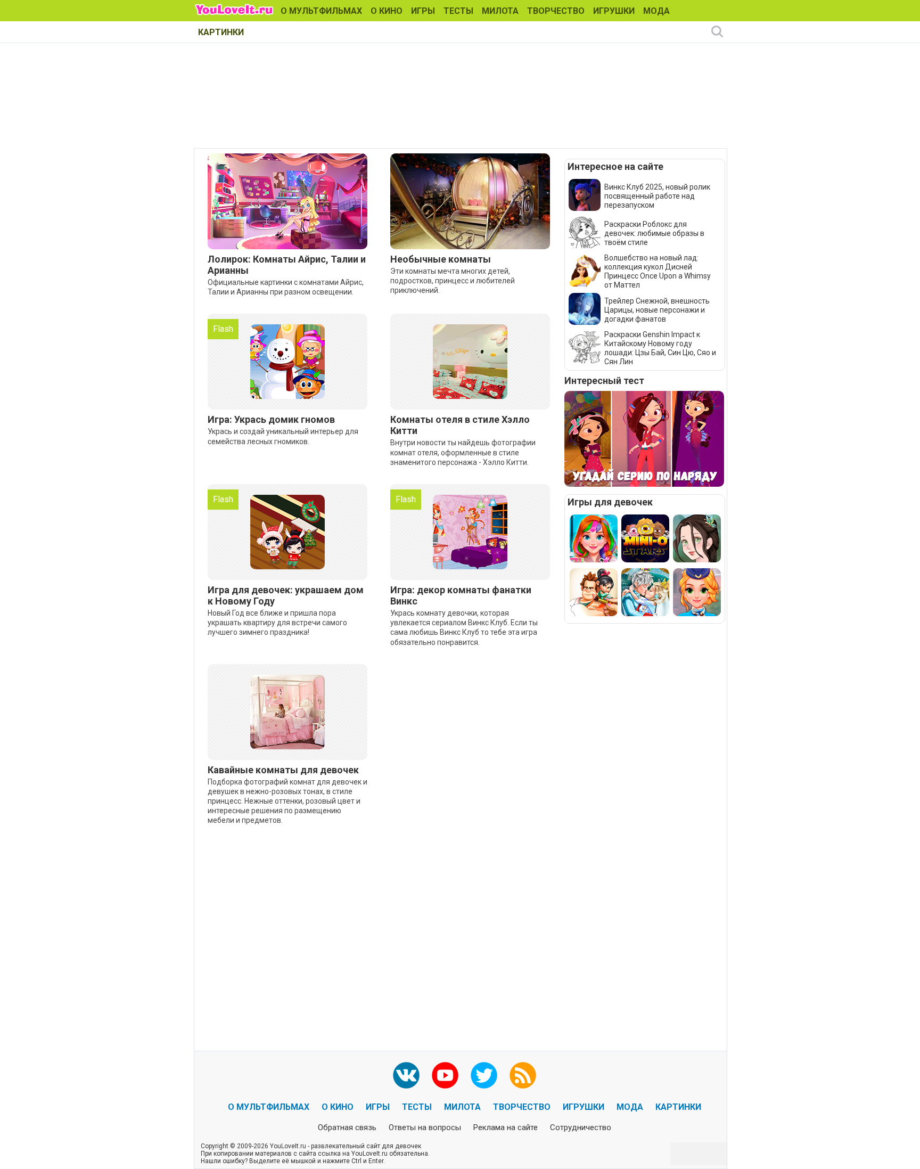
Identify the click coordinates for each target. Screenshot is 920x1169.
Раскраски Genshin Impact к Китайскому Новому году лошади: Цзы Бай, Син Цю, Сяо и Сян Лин (660, 348)
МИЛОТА (500, 11)
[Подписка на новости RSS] (523, 1075)
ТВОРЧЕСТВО (556, 11)
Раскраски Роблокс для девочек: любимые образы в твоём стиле (654, 233)
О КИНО (386, 11)
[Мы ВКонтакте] (406, 1075)
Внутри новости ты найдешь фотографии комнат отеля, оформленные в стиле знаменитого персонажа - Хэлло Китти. (463, 452)
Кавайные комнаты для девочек (283, 769)
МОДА (656, 11)
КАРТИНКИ (221, 32)
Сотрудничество (580, 1127)
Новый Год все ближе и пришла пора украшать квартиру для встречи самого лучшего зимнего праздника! (277, 622)
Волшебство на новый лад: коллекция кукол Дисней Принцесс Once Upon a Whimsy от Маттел (657, 271)
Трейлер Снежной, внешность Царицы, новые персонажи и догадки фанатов (657, 310)
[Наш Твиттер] (484, 1075)
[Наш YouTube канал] (445, 1075)
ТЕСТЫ (458, 11)
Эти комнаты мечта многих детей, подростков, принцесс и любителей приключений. (452, 281)
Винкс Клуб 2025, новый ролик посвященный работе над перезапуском (657, 196)
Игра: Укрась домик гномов (271, 419)
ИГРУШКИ (614, 11)
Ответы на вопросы (425, 1127)
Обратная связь (347, 1127)
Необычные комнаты (440, 259)
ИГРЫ (423, 11)
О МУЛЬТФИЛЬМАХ (321, 11)
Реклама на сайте (505, 1127)
